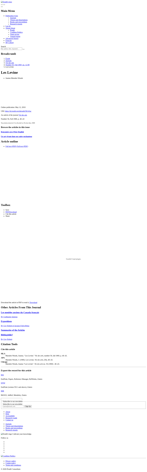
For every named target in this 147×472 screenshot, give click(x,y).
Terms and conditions (13, 465)
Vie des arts (10, 63)
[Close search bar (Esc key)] (4, 4)
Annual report (15, 36)
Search (3, 46)
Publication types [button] (12, 16)
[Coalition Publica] (8, 456)
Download (33, 302)
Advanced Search (12, 38)
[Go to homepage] (6, 2)
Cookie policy (11, 463)
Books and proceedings (18, 22)
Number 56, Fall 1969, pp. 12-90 (18, 65)
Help (7, 414)
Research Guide (11, 418)
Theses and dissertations (19, 20)
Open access (14, 34)
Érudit (12, 30)
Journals (13, 18)
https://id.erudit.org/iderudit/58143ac (18, 111)
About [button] (8, 28)
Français (9, 41)
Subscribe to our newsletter (12, 404)
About (12, 28)
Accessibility (10, 416)
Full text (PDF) (11, 146)
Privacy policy (11, 461)
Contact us (9, 420)
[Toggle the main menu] (2, 6)
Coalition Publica (16, 32)
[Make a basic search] (2, 4)
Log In (8, 26)
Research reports (16, 24)
